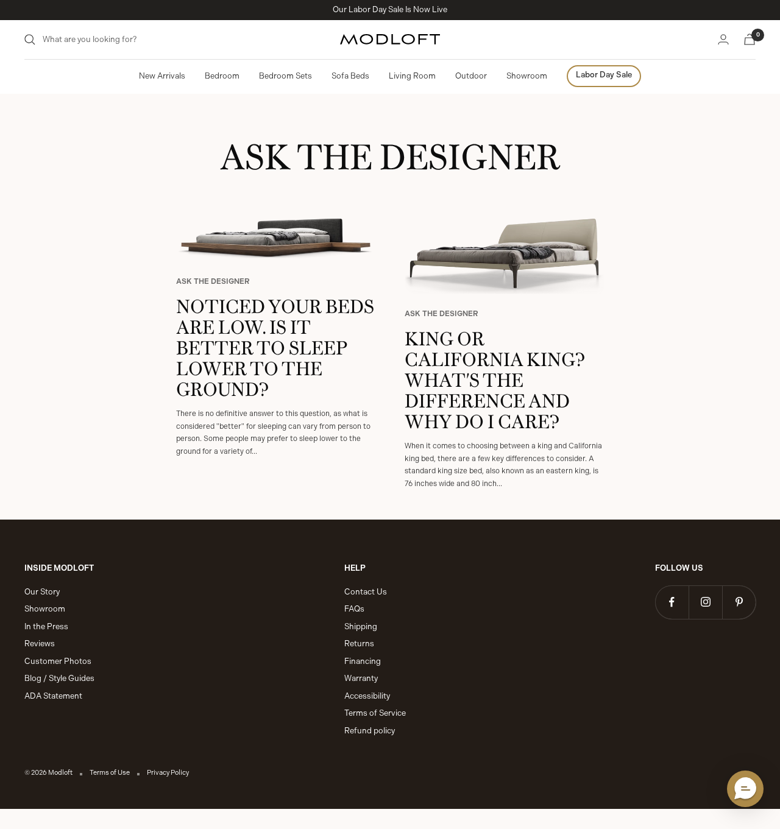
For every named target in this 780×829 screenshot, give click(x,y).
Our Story (42, 591)
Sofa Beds (350, 75)
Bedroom (222, 75)
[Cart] (749, 39)
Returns (359, 643)
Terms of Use (110, 773)
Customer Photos (57, 661)
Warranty (361, 678)
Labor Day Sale (604, 74)
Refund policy (369, 730)
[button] (745, 789)
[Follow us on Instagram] (705, 602)
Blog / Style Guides (59, 678)
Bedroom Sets (285, 75)
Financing (362, 661)
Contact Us (365, 591)
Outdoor (471, 75)
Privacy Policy (168, 773)
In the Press (46, 626)
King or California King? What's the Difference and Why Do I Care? (495, 378)
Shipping (360, 626)
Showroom (526, 75)
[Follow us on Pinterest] (739, 602)
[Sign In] (723, 39)
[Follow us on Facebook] (672, 602)
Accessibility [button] (367, 695)
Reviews (39, 643)
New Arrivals (162, 75)
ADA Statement (53, 695)
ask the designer (213, 281)
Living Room (412, 75)
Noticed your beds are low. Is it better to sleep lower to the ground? (275, 346)
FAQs (354, 608)
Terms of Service (375, 713)
